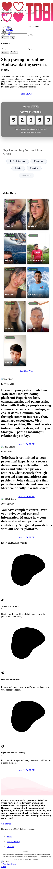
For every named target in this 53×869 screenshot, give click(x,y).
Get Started (6, 824)
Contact (10, 846)
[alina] (15, 316)
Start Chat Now (26, 371)
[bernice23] (15, 282)
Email (30, 49)
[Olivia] (38, 214)
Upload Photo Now (28, 455)
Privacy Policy (13, 841)
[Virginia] (15, 214)
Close (13, 864)
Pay (12, 38)
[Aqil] (38, 316)
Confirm (14, 52)
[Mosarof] (15, 350)
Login (8, 27)
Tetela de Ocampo (17, 161)
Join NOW (26, 93)
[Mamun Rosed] (38, 248)
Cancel (5, 38)
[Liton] (38, 282)
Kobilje (18, 168)
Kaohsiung (38, 161)
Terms (9, 836)
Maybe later (26, 461)
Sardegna (26, 175)
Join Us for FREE (27, 496)
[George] (15, 248)
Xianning (34, 168)
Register (9, 30)
